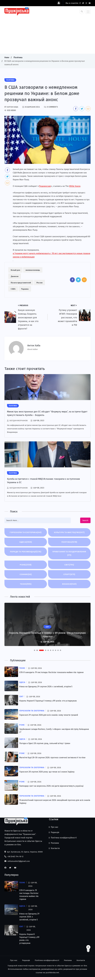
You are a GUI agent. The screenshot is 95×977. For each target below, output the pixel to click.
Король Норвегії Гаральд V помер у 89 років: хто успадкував (48, 701)
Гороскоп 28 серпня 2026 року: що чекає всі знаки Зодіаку (46, 772)
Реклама (55, 843)
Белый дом (15, 270)
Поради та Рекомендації (25, 552)
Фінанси (69, 584)
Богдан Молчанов (19, 420)
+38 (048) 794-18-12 (15, 856)
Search (85, 520)
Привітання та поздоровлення (69, 553)
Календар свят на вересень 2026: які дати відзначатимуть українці (51, 786)
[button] (34, 650)
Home (6, 57)
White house (74, 186)
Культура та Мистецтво (69, 532)
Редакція (55, 832)
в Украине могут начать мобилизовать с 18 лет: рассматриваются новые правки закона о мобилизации (51, 255)
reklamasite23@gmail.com (18, 861)
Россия (39, 282)
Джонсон (14, 276)
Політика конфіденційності (64, 837)
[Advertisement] (47, 34)
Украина (25, 289)
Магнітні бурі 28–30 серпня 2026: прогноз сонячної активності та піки (52, 757)
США (13, 289)
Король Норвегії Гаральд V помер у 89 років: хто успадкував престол (47, 634)
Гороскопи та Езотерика (26, 532)
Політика (18, 57)
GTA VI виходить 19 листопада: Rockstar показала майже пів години (51, 672)
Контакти (55, 848)
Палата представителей (21, 282)
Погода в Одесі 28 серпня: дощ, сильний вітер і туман (44, 743)
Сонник (26, 574)
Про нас (54, 827)
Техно (26, 584)
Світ (69, 565)
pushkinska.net (52, 972)
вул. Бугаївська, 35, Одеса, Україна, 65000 (24, 852)
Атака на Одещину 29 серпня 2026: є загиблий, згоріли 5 (45, 686)
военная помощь (33, 270)
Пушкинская (45, 186)
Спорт (69, 574)
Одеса (25, 542)
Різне (26, 565)
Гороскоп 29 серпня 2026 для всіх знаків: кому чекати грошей (48, 715)
